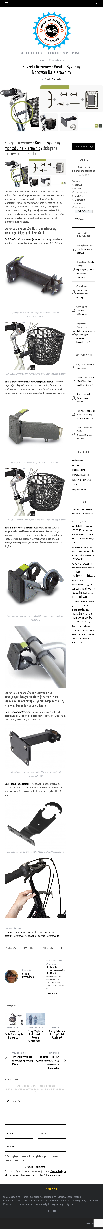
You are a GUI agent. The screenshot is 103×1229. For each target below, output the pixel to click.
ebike (93, 518)
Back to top (91, 1223)
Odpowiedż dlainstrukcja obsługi (82, 294)
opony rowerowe (80, 547)
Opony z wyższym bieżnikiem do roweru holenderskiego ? (35, 1035)
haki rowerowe (87, 530)
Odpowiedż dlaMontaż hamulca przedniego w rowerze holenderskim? (85, 334)
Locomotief (79, 199)
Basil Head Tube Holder (17, 783)
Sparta (77, 181)
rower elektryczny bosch (83, 567)
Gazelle (77, 188)
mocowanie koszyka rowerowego (41, 935)
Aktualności (77, 460)
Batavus (78, 184)
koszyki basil (29, 931)
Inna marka (79, 207)
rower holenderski (81, 573)
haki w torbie (76, 534)
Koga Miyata (80, 192)
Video (74, 630)
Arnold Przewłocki (53, 78)
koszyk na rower (87, 543)
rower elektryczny (82, 561)
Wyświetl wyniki (83, 218)
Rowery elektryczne (81, 479)
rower (90, 555)
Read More (51, 993)
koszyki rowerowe (14, 935)
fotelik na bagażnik (78, 522)
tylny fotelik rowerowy (86, 626)
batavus (77, 509)
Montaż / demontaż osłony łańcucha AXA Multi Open (55, 969)
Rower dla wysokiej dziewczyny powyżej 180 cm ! (22, 1059)
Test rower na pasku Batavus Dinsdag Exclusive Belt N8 (85, 414)
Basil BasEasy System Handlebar (21, 527)
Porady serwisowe (80, 474)
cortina (82, 513)
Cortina (77, 203)
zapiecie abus (76, 638)
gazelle (77, 530)
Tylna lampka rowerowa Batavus (84, 249)
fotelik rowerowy (84, 526)
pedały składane (84, 551)
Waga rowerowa (79, 489)
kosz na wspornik (13, 931)
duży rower (86, 518)
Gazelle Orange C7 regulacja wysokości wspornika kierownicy (85, 269)
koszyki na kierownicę (48, 931)
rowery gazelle (88, 585)
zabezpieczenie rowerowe (85, 634)
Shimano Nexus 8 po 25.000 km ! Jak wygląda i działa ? (85, 381)
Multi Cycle (79, 196)
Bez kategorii (78, 469)
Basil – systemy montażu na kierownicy (33, 145)
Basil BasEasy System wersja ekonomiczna (26, 239)
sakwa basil (77, 589)
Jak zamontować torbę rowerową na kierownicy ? (14, 1034)
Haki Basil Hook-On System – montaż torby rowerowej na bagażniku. (47, 1060)
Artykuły (43, 60)
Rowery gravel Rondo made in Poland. (83, 398)
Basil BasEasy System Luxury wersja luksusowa (29, 381)
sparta (81, 605)
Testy (74, 484)
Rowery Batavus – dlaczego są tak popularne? (57, 1034)
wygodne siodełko (82, 630)
